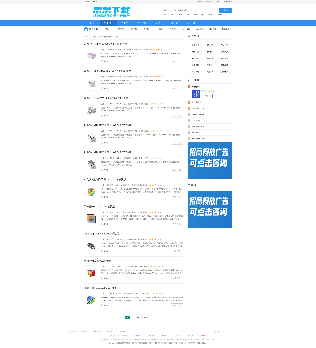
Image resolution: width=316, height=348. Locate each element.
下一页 (145, 317)
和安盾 (179, 14)
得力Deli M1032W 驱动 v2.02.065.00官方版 (108, 152)
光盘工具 (210, 72)
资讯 (158, 23)
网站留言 (210, 2)
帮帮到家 (110, 331)
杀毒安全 (173, 29)
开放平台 (84, 331)
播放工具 (212, 29)
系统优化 (195, 72)
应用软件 (147, 29)
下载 (206, 96)
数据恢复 (224, 58)
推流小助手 (194, 133)
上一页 (121, 317)
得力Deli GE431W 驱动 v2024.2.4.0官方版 (107, 98)
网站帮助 (151, 335)
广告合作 (178, 335)
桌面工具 (224, 52)
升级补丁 (224, 45)
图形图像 (134, 29)
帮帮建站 (123, 331)
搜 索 (225, 10)
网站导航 (229, 2)
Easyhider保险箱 (196, 139)
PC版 (106, 61)
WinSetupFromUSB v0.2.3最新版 (102, 233)
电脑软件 (108, 23)
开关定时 (195, 65)
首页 (92, 23)
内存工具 (210, 65)
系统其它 (210, 58)
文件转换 (190, 23)
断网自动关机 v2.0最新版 (98, 260)
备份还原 (195, 58)
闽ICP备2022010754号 (145, 343)
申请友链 (217, 331)
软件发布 (218, 2)
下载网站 (87, 2)
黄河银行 (220, 14)
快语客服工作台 (196, 108)
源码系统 (225, 29)
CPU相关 (210, 45)
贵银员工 (211, 14)
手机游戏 (141, 23)
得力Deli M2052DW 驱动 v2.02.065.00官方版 (108, 71)
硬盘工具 (195, 45)
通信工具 (199, 29)
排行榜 (174, 23)
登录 (199, 2)
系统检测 (210, 52)
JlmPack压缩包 (196, 114)
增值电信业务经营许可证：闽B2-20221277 (193, 343)
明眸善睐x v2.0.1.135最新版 (99, 206)
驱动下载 (224, 72)
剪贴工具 (195, 52)
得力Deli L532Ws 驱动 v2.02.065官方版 (105, 44)
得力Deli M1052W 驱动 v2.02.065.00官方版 (108, 125)
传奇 (195, 14)
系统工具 (121, 29)
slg (173, 14)
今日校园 (194, 87)
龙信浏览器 (194, 120)
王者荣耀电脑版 (196, 127)
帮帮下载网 (97, 37)
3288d (188, 14)
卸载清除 (224, 65)
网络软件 (107, 29)
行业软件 (160, 29)
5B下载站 (97, 331)
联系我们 (165, 335)
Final (202, 14)
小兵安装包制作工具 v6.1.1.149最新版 (105, 179)
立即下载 (177, 61)
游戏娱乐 (186, 29)
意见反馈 (191, 335)
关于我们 (125, 335)
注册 (203, 2)
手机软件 (125, 23)
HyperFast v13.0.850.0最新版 (100, 287)
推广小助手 (194, 102)
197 (138, 317)
